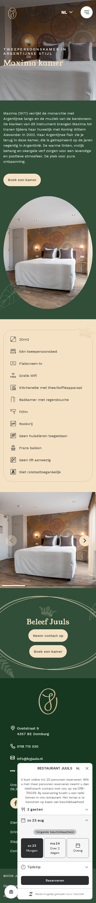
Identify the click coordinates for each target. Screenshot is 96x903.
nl (64, 12)
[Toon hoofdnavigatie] (87, 12)
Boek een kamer (22, 180)
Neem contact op (48, 636)
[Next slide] (84, 540)
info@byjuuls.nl (30, 759)
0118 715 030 (27, 746)
